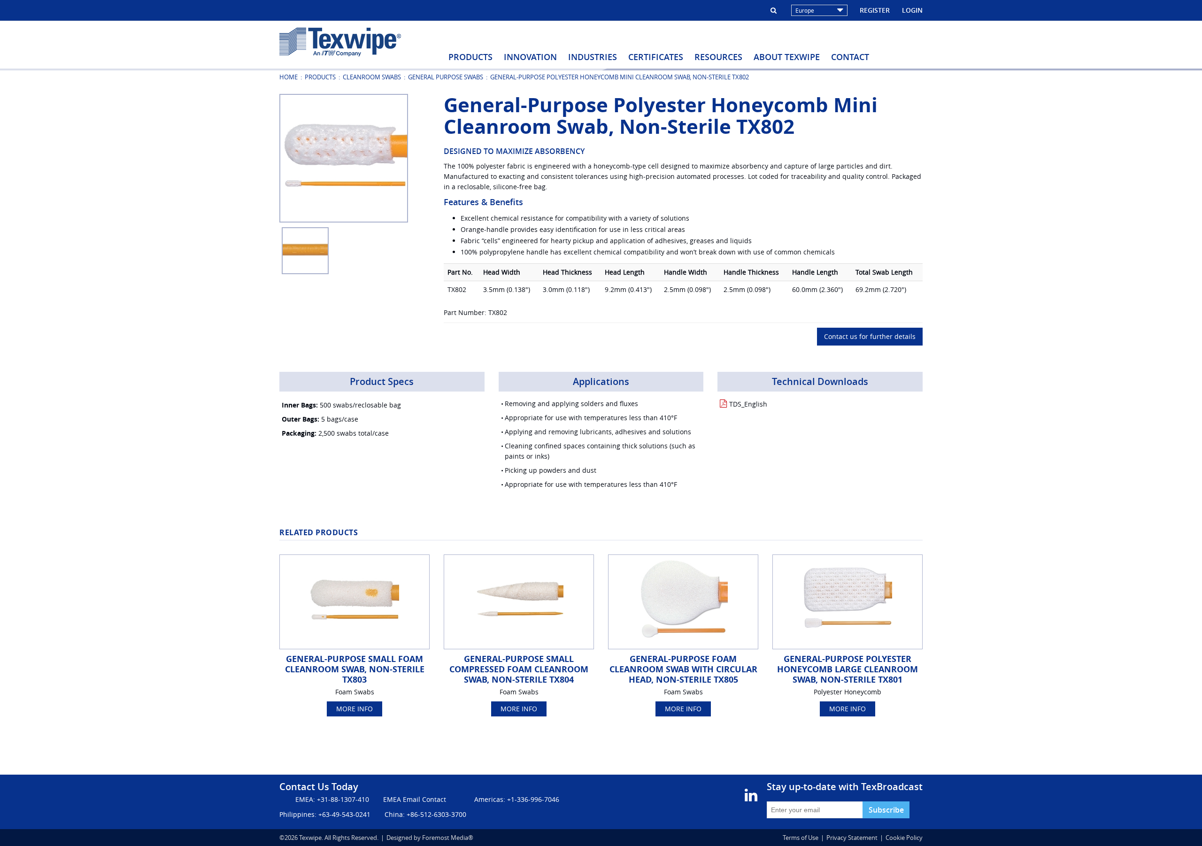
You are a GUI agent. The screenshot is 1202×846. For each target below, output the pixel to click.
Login (912, 10)
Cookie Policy (904, 837)
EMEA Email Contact (414, 799)
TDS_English (748, 404)
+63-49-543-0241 (344, 814)
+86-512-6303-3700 (436, 814)
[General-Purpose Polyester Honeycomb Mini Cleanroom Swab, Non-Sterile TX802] (343, 157)
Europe (804, 10)
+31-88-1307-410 (343, 799)
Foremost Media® (447, 837)
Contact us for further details (870, 336)
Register (875, 10)
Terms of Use (800, 837)
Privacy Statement (852, 837)
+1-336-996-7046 (533, 799)
